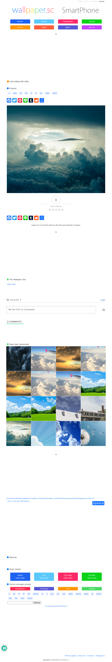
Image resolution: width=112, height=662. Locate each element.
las (41, 93)
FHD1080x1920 (44, 576)
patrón (99, 594)
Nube (47, 93)
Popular (20, 21)
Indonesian (94, 1)
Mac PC (92, 27)
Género (44, 21)
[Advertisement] (56, 54)
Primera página (70, 656)
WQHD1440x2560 (20, 576)
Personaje (44, 589)
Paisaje (92, 21)
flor (16, 598)
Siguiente (97, 503)
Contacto (90, 656)
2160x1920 (11, 284)
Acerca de (82, 656)
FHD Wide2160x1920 (68, 576)
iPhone (20, 27)
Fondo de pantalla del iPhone (56, 606)
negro (86, 594)
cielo (15, 93)
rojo (10, 598)
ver (58, 594)
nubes (55, 93)
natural (78, 594)
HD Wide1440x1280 (91, 576)
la (36, 93)
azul (52, 594)
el (31, 93)
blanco (30, 598)
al (42, 594)
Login (102, 300)
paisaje (35, 594)
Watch (68, 27)
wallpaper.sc (100, 656)
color (22, 598)
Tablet (44, 27)
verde (71, 594)
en (92, 594)
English (86, 1)
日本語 (80, 1)
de (21, 93)
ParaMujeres (68, 21)
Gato (68, 589)
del (26, 93)
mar (64, 594)
